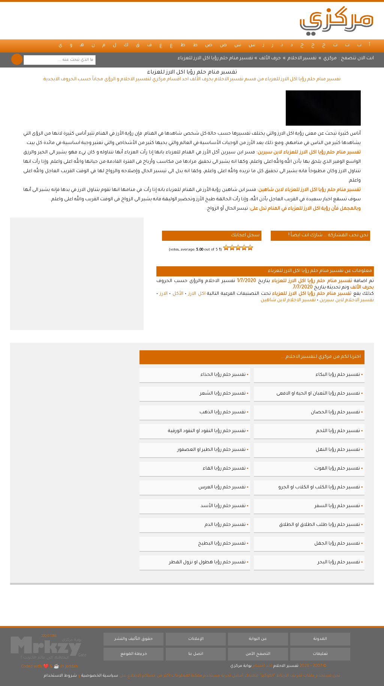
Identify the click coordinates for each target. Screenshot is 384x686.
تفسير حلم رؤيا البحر (339, 562)
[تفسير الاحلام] (336, 21)
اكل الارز (197, 294)
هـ (82, 45)
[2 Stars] (244, 248)
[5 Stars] (226, 248)
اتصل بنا (195, 654)
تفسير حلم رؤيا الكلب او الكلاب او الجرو (319, 487)
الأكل (177, 294)
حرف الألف (270, 58)
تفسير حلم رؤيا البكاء (338, 375)
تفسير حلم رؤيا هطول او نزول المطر (207, 562)
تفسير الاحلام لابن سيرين (347, 300)
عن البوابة (258, 639)
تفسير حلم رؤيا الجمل (337, 543)
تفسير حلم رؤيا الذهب (223, 412)
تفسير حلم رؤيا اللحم (338, 431)
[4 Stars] (232, 248)
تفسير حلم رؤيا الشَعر (223, 393)
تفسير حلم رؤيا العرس (222, 487)
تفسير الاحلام (302, 58)
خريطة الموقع (133, 654)
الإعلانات (196, 639)
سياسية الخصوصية (99, 676)
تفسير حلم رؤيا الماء (224, 468)
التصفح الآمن (258, 654)
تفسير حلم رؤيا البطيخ (222, 543)
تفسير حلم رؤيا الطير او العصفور (211, 450)
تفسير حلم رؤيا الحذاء (223, 375)
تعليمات (320, 654)
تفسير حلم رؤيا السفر (337, 506)
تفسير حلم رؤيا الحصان (335, 412)
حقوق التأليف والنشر (133, 639)
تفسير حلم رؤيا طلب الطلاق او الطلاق (319, 525)
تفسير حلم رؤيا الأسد (223, 506)
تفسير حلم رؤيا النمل (338, 450)
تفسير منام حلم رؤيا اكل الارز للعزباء (192, 73)
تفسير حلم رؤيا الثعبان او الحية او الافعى (318, 393)
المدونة (320, 639)
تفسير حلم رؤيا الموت (337, 468)
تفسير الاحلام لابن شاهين (288, 300)
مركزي (330, 58)
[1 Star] (250, 248)
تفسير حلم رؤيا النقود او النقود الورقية (207, 431)
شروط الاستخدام (60, 676)
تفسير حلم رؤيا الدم (225, 525)
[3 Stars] (238, 248)
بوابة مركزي (241, 666)
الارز (164, 294)
